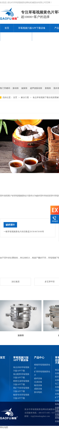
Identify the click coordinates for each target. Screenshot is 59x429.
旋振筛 (24, 88)
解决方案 (25, 97)
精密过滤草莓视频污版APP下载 (21, 383)
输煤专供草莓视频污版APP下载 (21, 396)
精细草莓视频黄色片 (42, 366)
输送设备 (38, 385)
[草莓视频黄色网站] (9, 413)
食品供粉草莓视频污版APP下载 (21, 369)
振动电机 (38, 392)
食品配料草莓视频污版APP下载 (21, 376)
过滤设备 (38, 382)
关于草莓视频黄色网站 (16, 36)
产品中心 (39, 357)
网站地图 (4, 427)
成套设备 (38, 389)
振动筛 (16, 88)
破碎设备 (38, 378)
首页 (7, 28)
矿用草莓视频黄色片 (42, 373)
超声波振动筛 (36, 88)
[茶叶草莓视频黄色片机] (9, 18)
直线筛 (48, 88)
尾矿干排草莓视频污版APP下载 (21, 389)
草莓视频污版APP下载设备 (31, 28)
